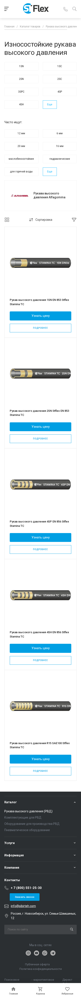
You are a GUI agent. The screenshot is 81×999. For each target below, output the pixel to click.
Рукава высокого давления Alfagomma (49, 195)
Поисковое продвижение (13, 980)
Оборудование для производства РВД (32, 823)
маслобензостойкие (21, 158)
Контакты (12, 880)
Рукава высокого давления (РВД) (28, 811)
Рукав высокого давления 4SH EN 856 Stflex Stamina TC (39, 634)
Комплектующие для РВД (22, 817)
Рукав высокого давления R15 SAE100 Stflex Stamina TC (40, 745)
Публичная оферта (37, 964)
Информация (14, 855)
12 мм (21, 133)
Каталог (10, 802)
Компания (11, 867)
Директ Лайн (67, 980)
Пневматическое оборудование (27, 830)
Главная (9, 26)
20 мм (21, 146)
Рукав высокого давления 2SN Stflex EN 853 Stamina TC (39, 413)
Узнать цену (41, 316)
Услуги (9, 843)
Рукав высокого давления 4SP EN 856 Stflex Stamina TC (39, 523)
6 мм (60, 133)
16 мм (60, 146)
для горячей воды (21, 171)
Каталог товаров (30, 26)
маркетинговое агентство (43, 980)
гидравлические (59, 158)
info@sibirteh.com (23, 906)
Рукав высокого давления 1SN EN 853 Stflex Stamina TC (39, 302)
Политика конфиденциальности (40, 969)
